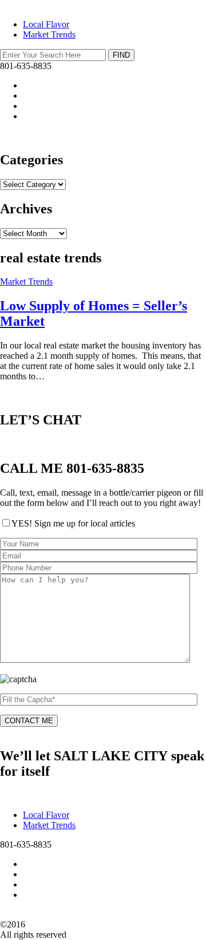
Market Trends (49, 34)
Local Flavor (46, 24)
